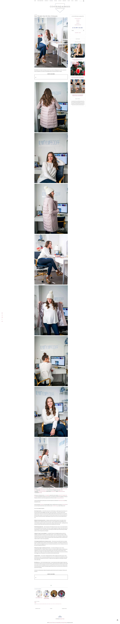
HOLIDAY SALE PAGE (78, 18)
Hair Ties (40, 492)
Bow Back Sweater (40, 488)
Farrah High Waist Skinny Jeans (55, 488)
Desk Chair (60, 500)
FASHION (78, 21)
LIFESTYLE (77, 23)
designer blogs (62, 618)
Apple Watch (60, 491)
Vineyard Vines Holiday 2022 (54, 598)
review (63, 491)
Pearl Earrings (53, 491)
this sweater (47, 495)
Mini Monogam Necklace (42, 491)
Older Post (64, 608)
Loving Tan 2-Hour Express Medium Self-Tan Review (77, 95)
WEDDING (77, 20)
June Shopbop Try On (39, 597)
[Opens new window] (51, 182)
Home (51, 608)
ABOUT (80, 32)
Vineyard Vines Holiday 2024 (61, 598)
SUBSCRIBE (76, 32)
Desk (63, 500)
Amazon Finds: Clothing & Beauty (46, 598)
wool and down (64, 504)
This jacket (41, 504)
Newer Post (37, 608)
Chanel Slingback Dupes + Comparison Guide (77, 60)
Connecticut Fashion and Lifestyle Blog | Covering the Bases (58, 622)
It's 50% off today (55, 505)
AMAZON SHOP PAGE (78, 24)
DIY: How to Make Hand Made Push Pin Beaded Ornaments (77, 77)
